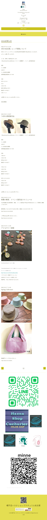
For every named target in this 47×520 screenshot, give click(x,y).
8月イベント (4, 92)
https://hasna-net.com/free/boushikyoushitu (9, 272)
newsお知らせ (6, 41)
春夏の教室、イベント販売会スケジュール (16, 200)
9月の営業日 (4, 101)
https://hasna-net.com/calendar (7, 211)
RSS (24, 514)
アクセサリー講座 (7, 228)
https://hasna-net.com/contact (6, 218)
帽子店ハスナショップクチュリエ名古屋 (23, 505)
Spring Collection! (7, 289)
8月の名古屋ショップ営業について (13, 49)
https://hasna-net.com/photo (6, 360)
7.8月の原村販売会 (7, 116)
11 (23, 368)
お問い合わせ (23, 28)
